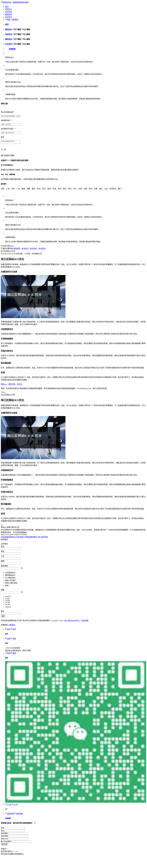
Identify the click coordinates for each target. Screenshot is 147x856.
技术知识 (25, 248)
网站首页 (16, 248)
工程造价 (11, 625)
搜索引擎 (11, 384)
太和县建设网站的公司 (9, 537)
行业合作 (8, 17)
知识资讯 (33, 248)
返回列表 (44, 537)
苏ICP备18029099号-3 (72, 620)
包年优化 (8, 12)
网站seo (4, 384)
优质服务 (15, 20)
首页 (7, 7)
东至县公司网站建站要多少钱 (29, 537)
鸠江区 (19, 384)
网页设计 (8, 9)
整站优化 (8, 14)
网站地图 (85, 620)
